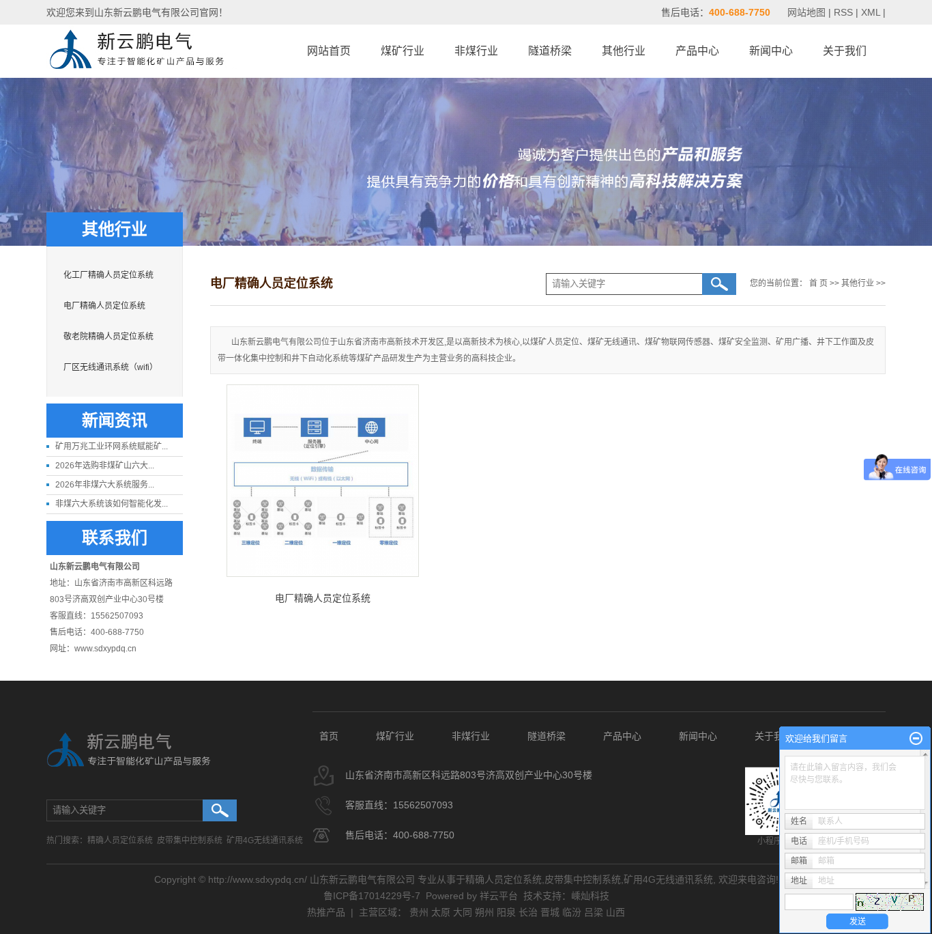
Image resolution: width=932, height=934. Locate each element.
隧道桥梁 (550, 51)
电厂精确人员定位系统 (104, 306)
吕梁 (593, 912)
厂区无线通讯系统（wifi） (110, 367)
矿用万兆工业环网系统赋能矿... (111, 446)
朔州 (484, 912)
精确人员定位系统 (120, 840)
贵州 (418, 912)
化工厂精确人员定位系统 (108, 275)
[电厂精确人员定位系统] (323, 480)
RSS (843, 12)
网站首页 (329, 51)
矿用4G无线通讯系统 (265, 840)
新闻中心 (771, 51)
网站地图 (807, 12)
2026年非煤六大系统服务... (104, 485)
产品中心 (697, 51)
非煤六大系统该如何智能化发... (111, 504)
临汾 (571, 912)
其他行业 (623, 51)
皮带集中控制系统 (189, 840)
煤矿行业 (402, 51)
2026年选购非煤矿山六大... (104, 465)
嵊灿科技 (590, 895)
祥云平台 (499, 895)
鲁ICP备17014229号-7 (371, 895)
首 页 (818, 283)
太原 (440, 912)
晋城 (549, 912)
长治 (528, 912)
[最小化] (915, 739)
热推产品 (326, 912)
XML (870, 12)
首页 (328, 736)
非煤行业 (476, 51)
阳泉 (506, 912)
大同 (462, 912)
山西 (615, 912)
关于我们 (845, 51)
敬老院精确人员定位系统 (108, 336)
